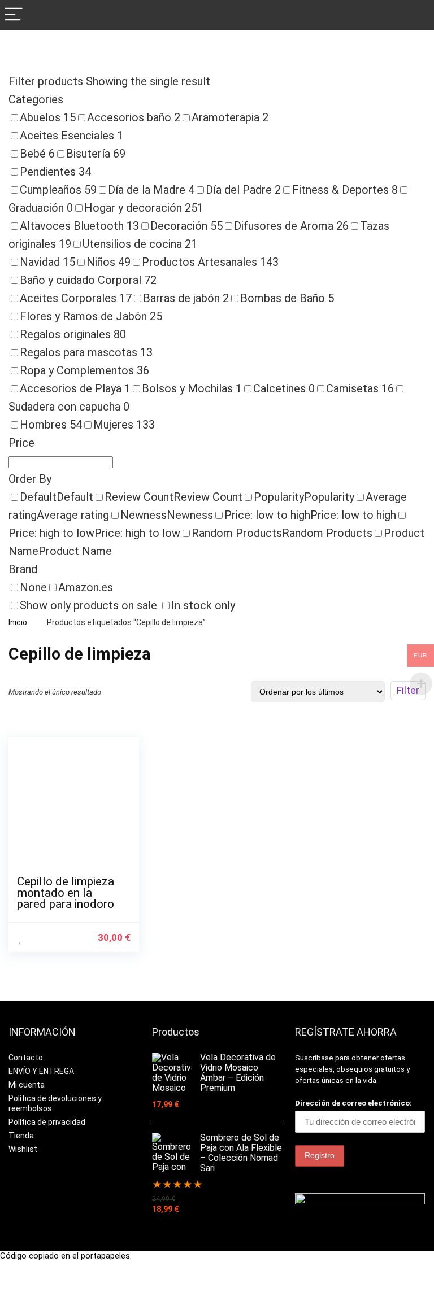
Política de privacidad (46, 1121)
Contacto (25, 1057)
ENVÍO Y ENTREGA (41, 1071)
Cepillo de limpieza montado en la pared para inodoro (65, 893)
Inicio (17, 622)
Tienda (21, 1135)
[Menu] (13, 15)
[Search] (416, 15)
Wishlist (22, 1149)
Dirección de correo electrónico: (353, 1103)
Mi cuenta (26, 1084)
